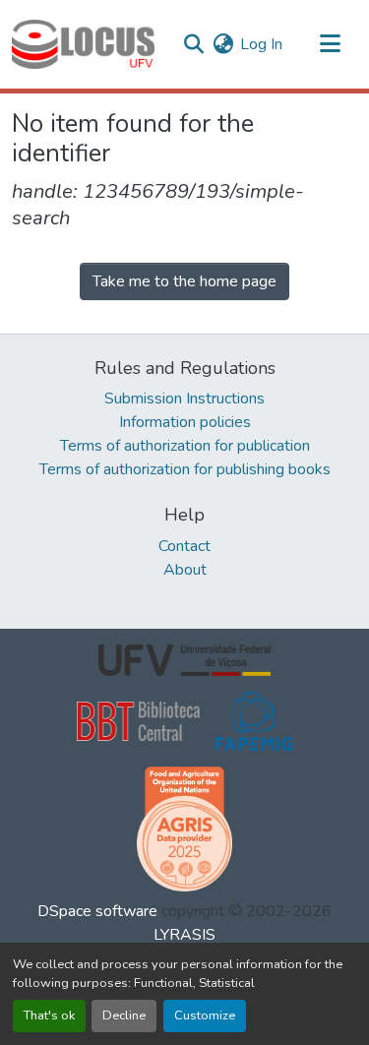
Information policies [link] (185, 422)
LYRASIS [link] (184, 935)
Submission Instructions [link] (184, 398)
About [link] (185, 570)
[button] (83, 44)
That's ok (49, 1015)
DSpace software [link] (97, 911)
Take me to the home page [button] (184, 281)
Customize (204, 1015)
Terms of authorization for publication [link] (185, 446)
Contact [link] (184, 546)
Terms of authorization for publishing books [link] (185, 469)
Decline (124, 1015)
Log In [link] (261, 44)
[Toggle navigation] (329, 44)
